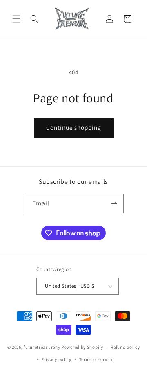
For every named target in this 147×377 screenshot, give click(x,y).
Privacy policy (56, 359)
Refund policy (125, 347)
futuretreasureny (42, 347)
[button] (16, 19)
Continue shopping (73, 127)
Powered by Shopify (82, 347)
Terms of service (96, 359)
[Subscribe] (114, 203)
